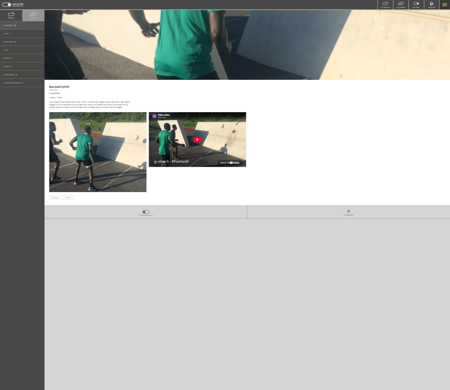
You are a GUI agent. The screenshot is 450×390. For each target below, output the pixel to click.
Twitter (68, 198)
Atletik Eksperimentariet (13, 4)
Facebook (55, 198)
